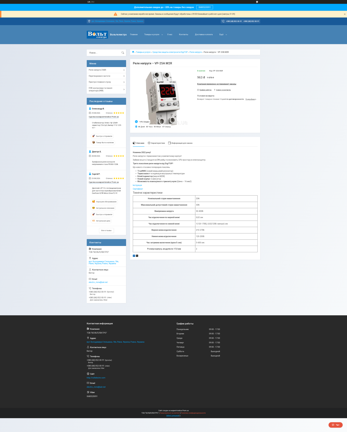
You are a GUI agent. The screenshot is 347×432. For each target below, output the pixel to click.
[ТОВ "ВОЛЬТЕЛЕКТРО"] (97, 35)
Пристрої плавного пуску (100, 82)
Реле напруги (196, 52)
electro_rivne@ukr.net (98, 282)
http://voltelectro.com (96, 378)
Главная (134, 34)
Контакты (183, 34)
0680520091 (205, 7)
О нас (169, 34)
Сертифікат (138, 189)
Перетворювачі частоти (99, 76)
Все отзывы (106, 230)
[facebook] (134, 256)
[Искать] (123, 53)
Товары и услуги (151, 34)
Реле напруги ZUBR (97, 70)
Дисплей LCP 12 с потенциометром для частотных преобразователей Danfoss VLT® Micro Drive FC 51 (106, 190)
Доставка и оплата (204, 34)
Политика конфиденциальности (193, 413)
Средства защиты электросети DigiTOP (170, 52)
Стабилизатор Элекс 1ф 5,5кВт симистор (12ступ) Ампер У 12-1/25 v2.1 (106, 125)
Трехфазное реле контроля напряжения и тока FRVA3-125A (105, 163)
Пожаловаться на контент (170, 413)
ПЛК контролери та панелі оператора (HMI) (100, 89)
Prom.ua (185, 411)
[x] (137, 256)
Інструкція (137, 185)
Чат (337, 425)
